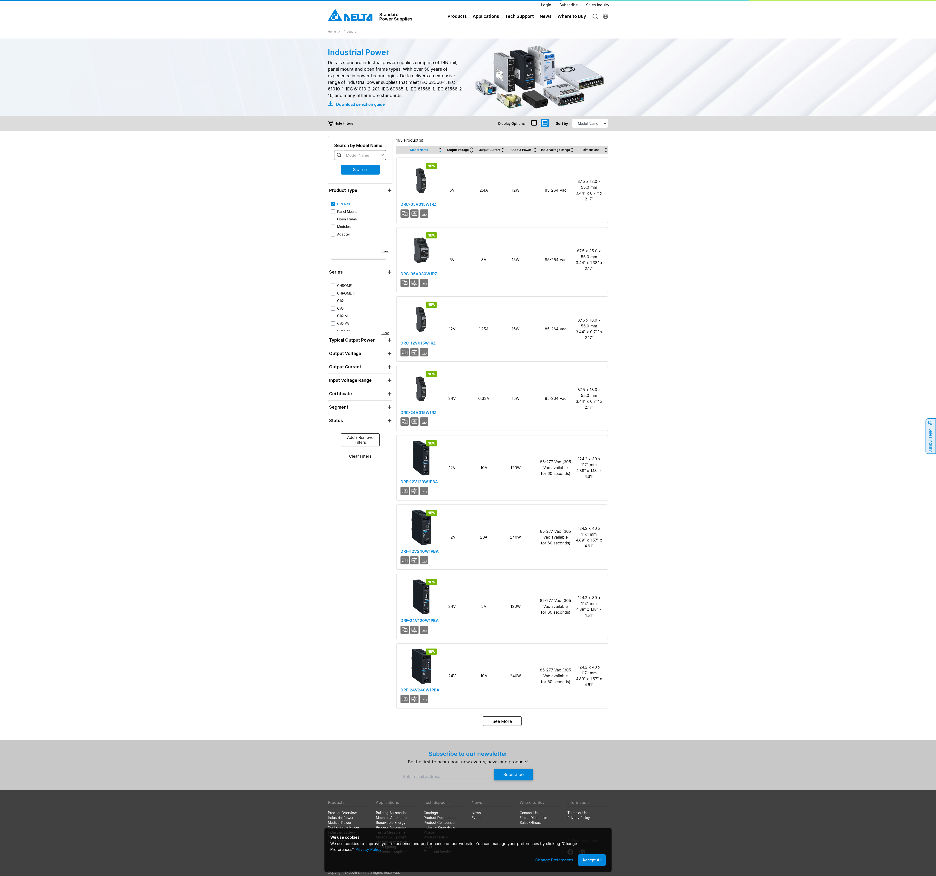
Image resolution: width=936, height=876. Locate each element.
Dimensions (591, 150)
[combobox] (365, 155)
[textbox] (365, 155)
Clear (385, 251)
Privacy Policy (368, 849)
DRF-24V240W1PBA (419, 690)
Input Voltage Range (555, 150)
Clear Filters (360, 456)
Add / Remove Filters (360, 440)
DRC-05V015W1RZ (418, 204)
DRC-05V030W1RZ (418, 273)
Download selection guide (360, 104)
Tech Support (519, 16)
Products (350, 31)
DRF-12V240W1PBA (419, 551)
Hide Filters (343, 123)
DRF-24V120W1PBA (419, 620)
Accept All (592, 859)
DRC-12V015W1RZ (418, 343)
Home (332, 31)
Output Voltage (458, 150)
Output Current (489, 150)
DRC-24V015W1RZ (418, 412)
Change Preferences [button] (554, 859)
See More (502, 721)
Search (360, 169)
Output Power (521, 150)
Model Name (419, 150)
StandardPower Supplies (395, 16)
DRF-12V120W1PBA (419, 481)
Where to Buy (571, 16)
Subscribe (513, 774)
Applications (486, 16)
